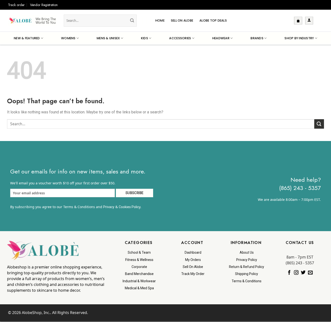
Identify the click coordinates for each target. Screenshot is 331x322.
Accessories (180, 38)
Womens (68, 38)
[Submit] (132, 20)
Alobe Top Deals (213, 20)
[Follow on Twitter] (303, 273)
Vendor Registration (44, 4)
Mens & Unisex (108, 38)
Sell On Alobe (182, 20)
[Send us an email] (310, 273)
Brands (257, 38)
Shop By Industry (299, 38)
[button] (298, 20)
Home (160, 20)
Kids (144, 38)
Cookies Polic (129, 207)
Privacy (108, 207)
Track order (16, 4)
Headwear (220, 38)
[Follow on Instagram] (296, 273)
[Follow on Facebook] (289, 273)
